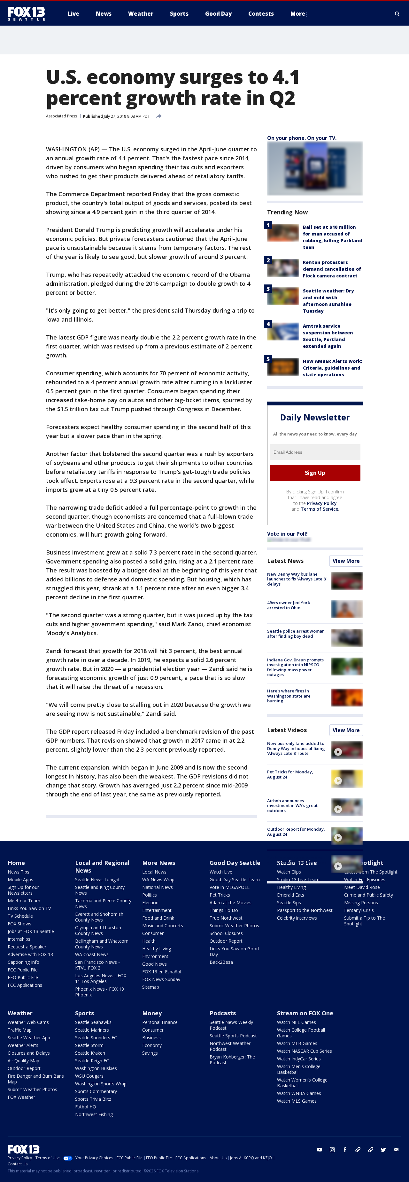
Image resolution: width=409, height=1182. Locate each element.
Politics (149, 895)
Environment (155, 956)
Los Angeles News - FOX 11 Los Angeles (100, 978)
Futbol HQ (85, 1107)
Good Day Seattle (235, 863)
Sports (84, 1013)
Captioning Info (23, 962)
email (396, 1150)
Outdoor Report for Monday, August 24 (296, 831)
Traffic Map (20, 1030)
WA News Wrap (158, 879)
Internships (19, 939)
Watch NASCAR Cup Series (304, 1051)
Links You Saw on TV (29, 908)
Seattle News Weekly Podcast (231, 1025)
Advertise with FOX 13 (30, 954)
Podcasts (223, 1013)
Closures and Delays (29, 1053)
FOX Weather (21, 1097)
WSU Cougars (89, 1076)
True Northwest (226, 918)
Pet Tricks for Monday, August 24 (290, 774)
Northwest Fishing (94, 1114)
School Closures (226, 933)
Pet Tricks (220, 895)
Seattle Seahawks (93, 1022)
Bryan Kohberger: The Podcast (232, 1060)
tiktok (358, 1150)
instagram (332, 1150)
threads (371, 1150)
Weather (20, 1013)
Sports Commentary (96, 1091)
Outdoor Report (226, 941)
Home (16, 863)
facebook (345, 1150)
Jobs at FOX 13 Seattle (31, 931)
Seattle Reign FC (92, 1061)
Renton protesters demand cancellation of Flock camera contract (332, 269)
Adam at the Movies (230, 902)
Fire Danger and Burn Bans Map (36, 1079)
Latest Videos (287, 730)
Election (150, 902)
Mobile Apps (20, 879)
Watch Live (221, 872)
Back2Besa (221, 962)
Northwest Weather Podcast (230, 1046)
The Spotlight (363, 863)
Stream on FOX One (305, 1013)
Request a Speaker (27, 947)
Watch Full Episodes (364, 879)
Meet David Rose (362, 887)
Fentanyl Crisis (359, 910)
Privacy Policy (322, 503)
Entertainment (157, 910)
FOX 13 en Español (161, 972)
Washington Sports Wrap (101, 1084)
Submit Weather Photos (234, 925)
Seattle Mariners (92, 1030)
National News (157, 887)
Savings (150, 1053)
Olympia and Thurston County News (98, 930)
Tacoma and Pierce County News (103, 903)
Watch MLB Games (297, 1043)
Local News (154, 872)
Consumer (153, 933)
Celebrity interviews (297, 918)
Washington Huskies (96, 1068)
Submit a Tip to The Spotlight (364, 921)
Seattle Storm (89, 1045)
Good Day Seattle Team (235, 879)
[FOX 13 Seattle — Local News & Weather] (29, 13)
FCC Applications (25, 985)
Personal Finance (160, 1022)
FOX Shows (19, 924)
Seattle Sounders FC (96, 1037)
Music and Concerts (162, 925)
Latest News (285, 560)
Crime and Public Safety (368, 895)
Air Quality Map (23, 1061)
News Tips (18, 872)
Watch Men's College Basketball (298, 1069)
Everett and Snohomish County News (99, 917)
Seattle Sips (289, 902)
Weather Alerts (23, 1045)
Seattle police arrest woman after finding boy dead (296, 633)
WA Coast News (92, 954)
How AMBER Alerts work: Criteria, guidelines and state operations (332, 368)
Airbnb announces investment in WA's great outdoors (292, 805)
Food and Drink (158, 918)
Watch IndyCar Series (299, 1059)
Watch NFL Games (296, 1022)
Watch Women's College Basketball (302, 1083)
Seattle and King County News (100, 890)
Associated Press (61, 116)
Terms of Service (319, 509)
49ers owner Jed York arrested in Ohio (288, 605)
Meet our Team (24, 901)
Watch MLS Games (297, 1101)
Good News (154, 964)
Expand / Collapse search (397, 14)
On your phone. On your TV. (301, 137)
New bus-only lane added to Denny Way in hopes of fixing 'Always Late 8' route (296, 748)
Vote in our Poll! (287, 533)
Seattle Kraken (90, 1053)
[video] (347, 750)
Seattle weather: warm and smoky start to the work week (296, 860)
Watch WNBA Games (299, 1093)
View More (346, 560)
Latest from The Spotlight (370, 872)
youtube (319, 1150)
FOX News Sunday (161, 979)
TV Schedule (20, 916)
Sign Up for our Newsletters (23, 890)
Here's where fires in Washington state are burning (289, 696)
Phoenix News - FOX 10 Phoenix (99, 992)
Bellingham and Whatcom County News (101, 944)
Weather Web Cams (28, 1022)
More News (158, 863)
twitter (383, 1150)
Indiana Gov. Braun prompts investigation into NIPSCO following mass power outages (295, 667)
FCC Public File (23, 970)
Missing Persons (361, 902)
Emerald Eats (290, 895)
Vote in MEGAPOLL (230, 887)
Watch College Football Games (301, 1033)
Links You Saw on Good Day (234, 951)
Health (149, 941)
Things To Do (224, 910)
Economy (152, 1045)
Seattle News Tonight (97, 879)
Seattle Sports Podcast (233, 1036)
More (297, 13)
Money (152, 1013)
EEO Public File (23, 977)
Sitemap (150, 987)
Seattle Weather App (29, 1037)
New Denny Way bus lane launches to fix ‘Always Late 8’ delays (297, 579)
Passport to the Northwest (305, 910)
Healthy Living (156, 949)
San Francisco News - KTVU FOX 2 (97, 965)
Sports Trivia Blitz (93, 1099)
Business (151, 1037)
